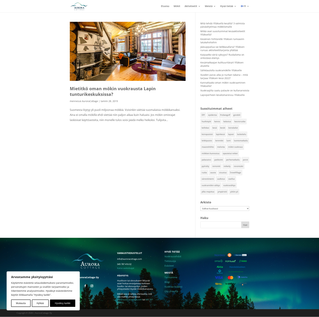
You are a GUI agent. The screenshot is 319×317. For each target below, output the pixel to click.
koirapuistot (207, 134)
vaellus (231, 178)
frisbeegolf (225, 114)
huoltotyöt (206, 121)
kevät (222, 127)
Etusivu (165, 6)
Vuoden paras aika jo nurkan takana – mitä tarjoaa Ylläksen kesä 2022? (224, 76)
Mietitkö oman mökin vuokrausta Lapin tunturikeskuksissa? (113, 91)
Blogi (167, 282)
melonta (221, 146)
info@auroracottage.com (129, 299)
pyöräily (205, 166)
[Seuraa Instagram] (92, 286)
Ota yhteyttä (171, 291)
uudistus (221, 178)
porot (245, 159)
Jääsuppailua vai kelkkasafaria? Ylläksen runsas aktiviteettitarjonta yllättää (222, 48)
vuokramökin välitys (211, 185)
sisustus (223, 172)
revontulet (238, 166)
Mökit (177, 6)
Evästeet (169, 265)
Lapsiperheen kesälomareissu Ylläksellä (222, 95)
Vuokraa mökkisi (173, 286)
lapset (231, 134)
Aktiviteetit (191, 6)
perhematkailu (233, 159)
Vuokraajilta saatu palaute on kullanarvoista (224, 90)
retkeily (227, 166)
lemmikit (219, 140)
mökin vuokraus (235, 146)
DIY (203, 114)
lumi (229, 140)
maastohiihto (208, 146)
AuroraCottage (90, 101)
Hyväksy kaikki (62, 303)
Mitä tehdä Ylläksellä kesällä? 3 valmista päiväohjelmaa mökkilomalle (222, 25)
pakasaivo (206, 159)
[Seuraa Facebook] (85, 286)
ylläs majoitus (208, 191)
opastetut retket (230, 153)
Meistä (209, 6)
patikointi (218, 159)
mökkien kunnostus (210, 153)
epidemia (212, 114)
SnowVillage (235, 172)
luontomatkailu (241, 140)
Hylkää (40, 303)
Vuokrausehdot (172, 256)
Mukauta (21, 303)
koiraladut (233, 127)
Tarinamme (170, 277)
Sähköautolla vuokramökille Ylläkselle (221, 70)
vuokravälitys (229, 185)
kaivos (217, 121)
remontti (216, 166)
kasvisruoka (239, 121)
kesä (215, 127)
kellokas (205, 127)
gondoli (236, 114)
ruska (204, 172)
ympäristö (222, 191)
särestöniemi (208, 178)
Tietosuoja (170, 261)
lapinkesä (220, 134)
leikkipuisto (207, 140)
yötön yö (234, 191)
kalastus (227, 121)
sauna (213, 172)
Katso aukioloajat (125, 268)
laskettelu (241, 134)
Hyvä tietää (226, 6)
